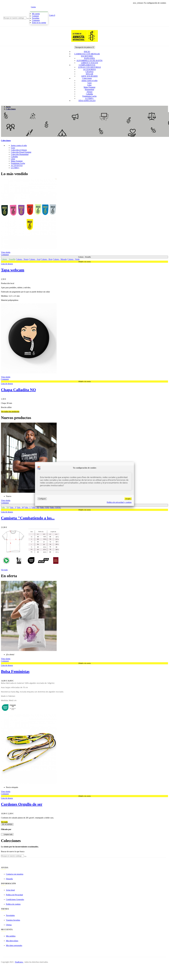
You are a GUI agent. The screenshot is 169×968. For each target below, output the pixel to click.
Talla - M (20, 507)
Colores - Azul (34, 259)
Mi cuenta (36, 14)
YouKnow (19, 962)
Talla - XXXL (55, 507)
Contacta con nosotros (14, 874)
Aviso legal (10, 890)
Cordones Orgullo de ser (21, 804)
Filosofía (9, 879)
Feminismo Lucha (18, 163)
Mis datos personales (14, 945)
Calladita (14, 157)
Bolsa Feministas (15, 671)
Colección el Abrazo (19, 150)
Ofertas (9, 925)
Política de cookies (13, 904)
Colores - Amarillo (8, 259)
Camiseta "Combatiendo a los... (28, 518)
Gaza (13, 148)
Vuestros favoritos (13, 920)
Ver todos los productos (10, 411)
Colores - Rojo (46, 259)
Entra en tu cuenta (39, 23)
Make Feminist (17, 161)
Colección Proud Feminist (21, 152)
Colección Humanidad (19, 154)
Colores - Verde (73, 259)
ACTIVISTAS (17, 165)
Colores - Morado (60, 259)
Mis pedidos (10, 936)
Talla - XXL (44, 507)
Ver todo (4, 570)
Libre (13, 159)
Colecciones (6, 140)
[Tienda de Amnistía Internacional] (84, 45)
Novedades (10, 915)
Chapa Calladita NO (18, 389)
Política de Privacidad (14, 895)
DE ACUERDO (7, 824)
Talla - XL (35, 507)
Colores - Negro (22, 259)
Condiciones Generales (15, 899)
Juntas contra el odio (19, 145)
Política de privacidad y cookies (119, 502)
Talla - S (13, 507)
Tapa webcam (12, 270)
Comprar (35, 16)
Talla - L (27, 507)
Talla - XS (5, 507)
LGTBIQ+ (15, 168)
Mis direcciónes (12, 941)
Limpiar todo (7, 834)
